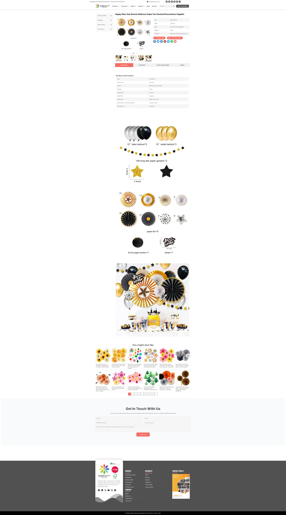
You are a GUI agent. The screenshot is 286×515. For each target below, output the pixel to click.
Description (124, 65)
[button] (130, 53)
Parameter (142, 65)
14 (149, 394)
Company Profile (178, 471)
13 (145, 394)
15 (152, 394)
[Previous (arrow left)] (2, 257)
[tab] (124, 65)
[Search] (174, 6)
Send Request (143, 434)
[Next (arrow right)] (283, 257)
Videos (182, 65)
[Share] (281, 1)
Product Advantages (162, 65)
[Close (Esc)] (284, 1)
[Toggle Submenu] (111, 15)
